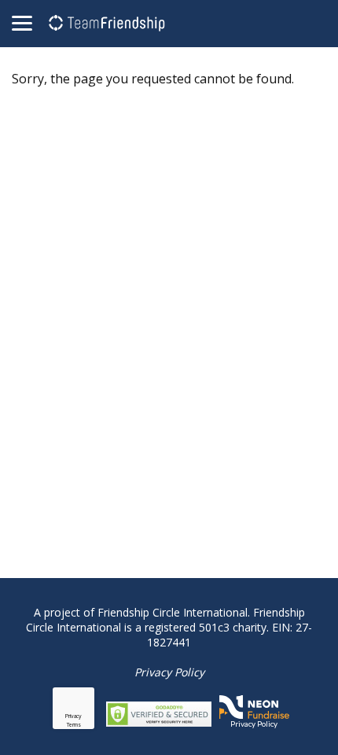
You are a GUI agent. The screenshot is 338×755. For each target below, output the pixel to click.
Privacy (73, 716)
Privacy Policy (169, 672)
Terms (74, 724)
